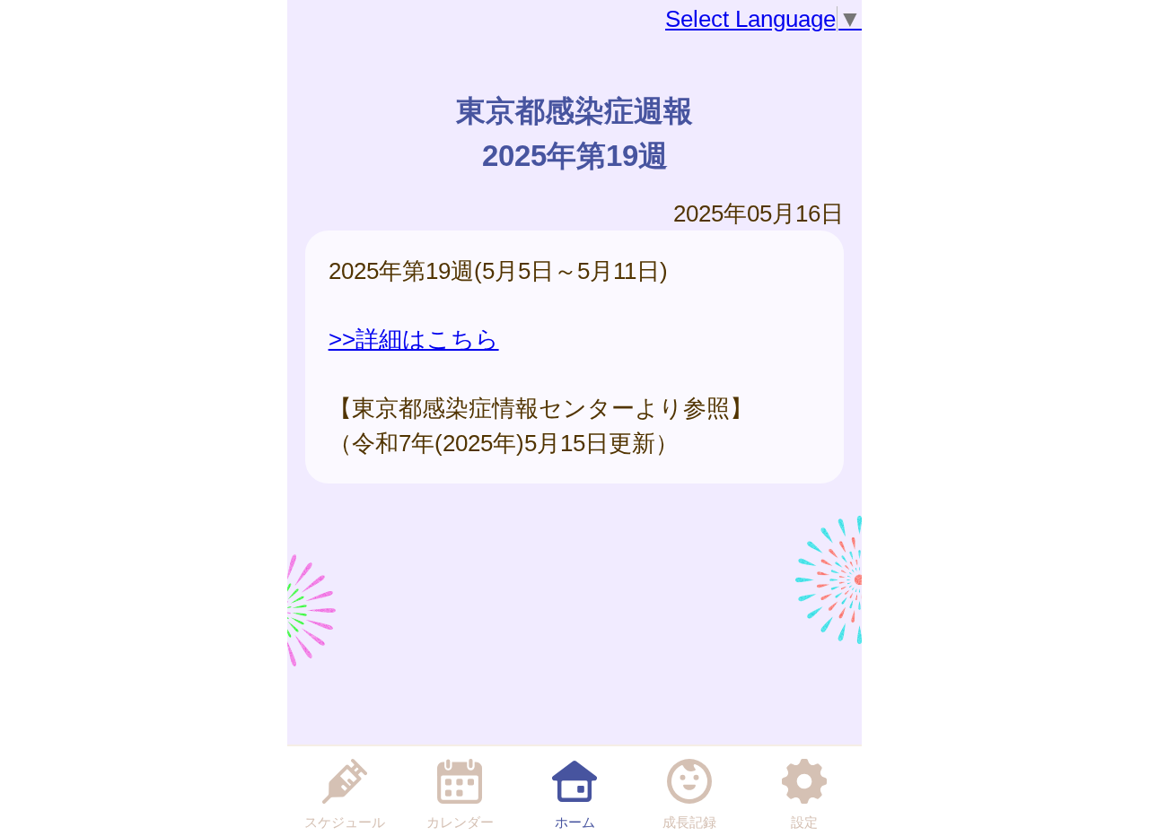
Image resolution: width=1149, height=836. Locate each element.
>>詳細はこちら (414, 339)
